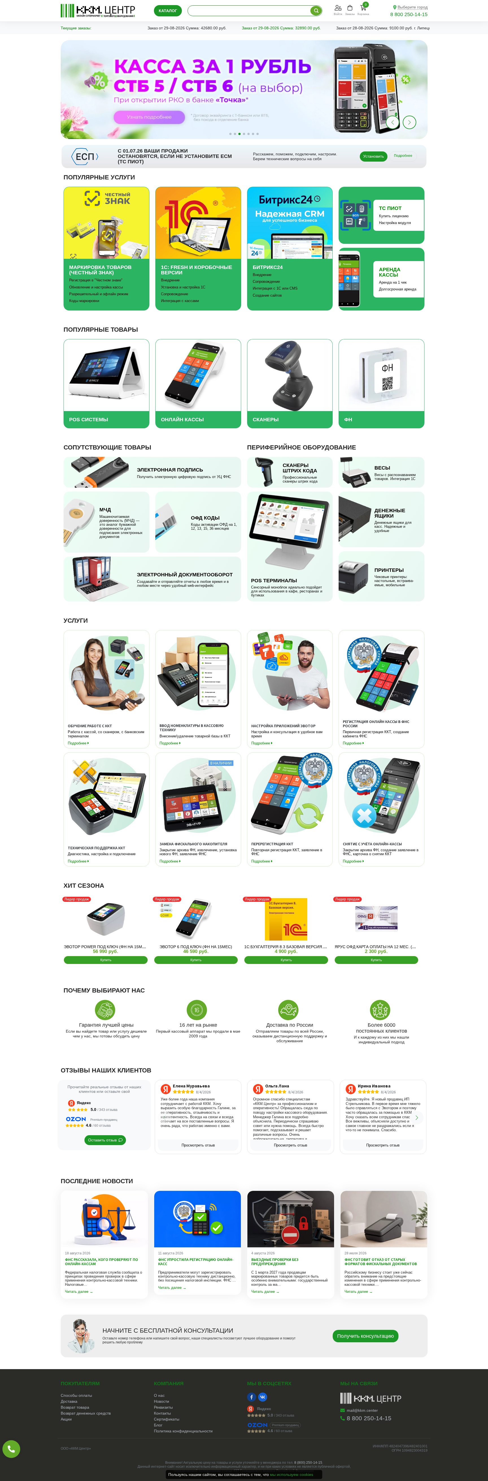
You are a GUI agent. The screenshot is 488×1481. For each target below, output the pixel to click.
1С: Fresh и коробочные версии (196, 269)
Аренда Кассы (389, 272)
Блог (158, 1425)
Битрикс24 (268, 267)
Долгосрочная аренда (397, 289)
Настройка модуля (395, 223)
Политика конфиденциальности (183, 1431)
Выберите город (413, 7)
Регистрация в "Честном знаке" (96, 280)
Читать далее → (79, 1291)
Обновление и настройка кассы (96, 287)
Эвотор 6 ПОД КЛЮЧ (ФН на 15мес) (196, 946)
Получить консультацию (365, 1336)
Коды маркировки (84, 301)
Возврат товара (75, 1407)
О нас (159, 1395)
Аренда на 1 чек (393, 282)
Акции (66, 1419)
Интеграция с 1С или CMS (275, 288)
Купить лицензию (394, 216)
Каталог (168, 10)
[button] (409, 122)
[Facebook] (251, 1397)
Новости (161, 1401)
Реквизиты (163, 1407)
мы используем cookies (291, 1474)
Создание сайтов (267, 295)
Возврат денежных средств (86, 1413)
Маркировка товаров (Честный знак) (100, 269)
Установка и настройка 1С (183, 287)
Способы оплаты (76, 1395)
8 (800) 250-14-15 (308, 1463)
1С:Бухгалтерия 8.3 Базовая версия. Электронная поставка (310, 946)
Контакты (162, 1413)
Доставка (69, 1401)
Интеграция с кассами (180, 301)
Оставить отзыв (102, 1140)
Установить (373, 156)
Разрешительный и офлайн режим (98, 294)
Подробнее (403, 156)
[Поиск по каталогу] (316, 11)
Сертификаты (166, 1419)
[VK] (262, 1397)
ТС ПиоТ (390, 208)
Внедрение (170, 280)
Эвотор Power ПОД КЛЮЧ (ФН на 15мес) (106, 946)
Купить (105, 960)
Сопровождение (174, 294)
